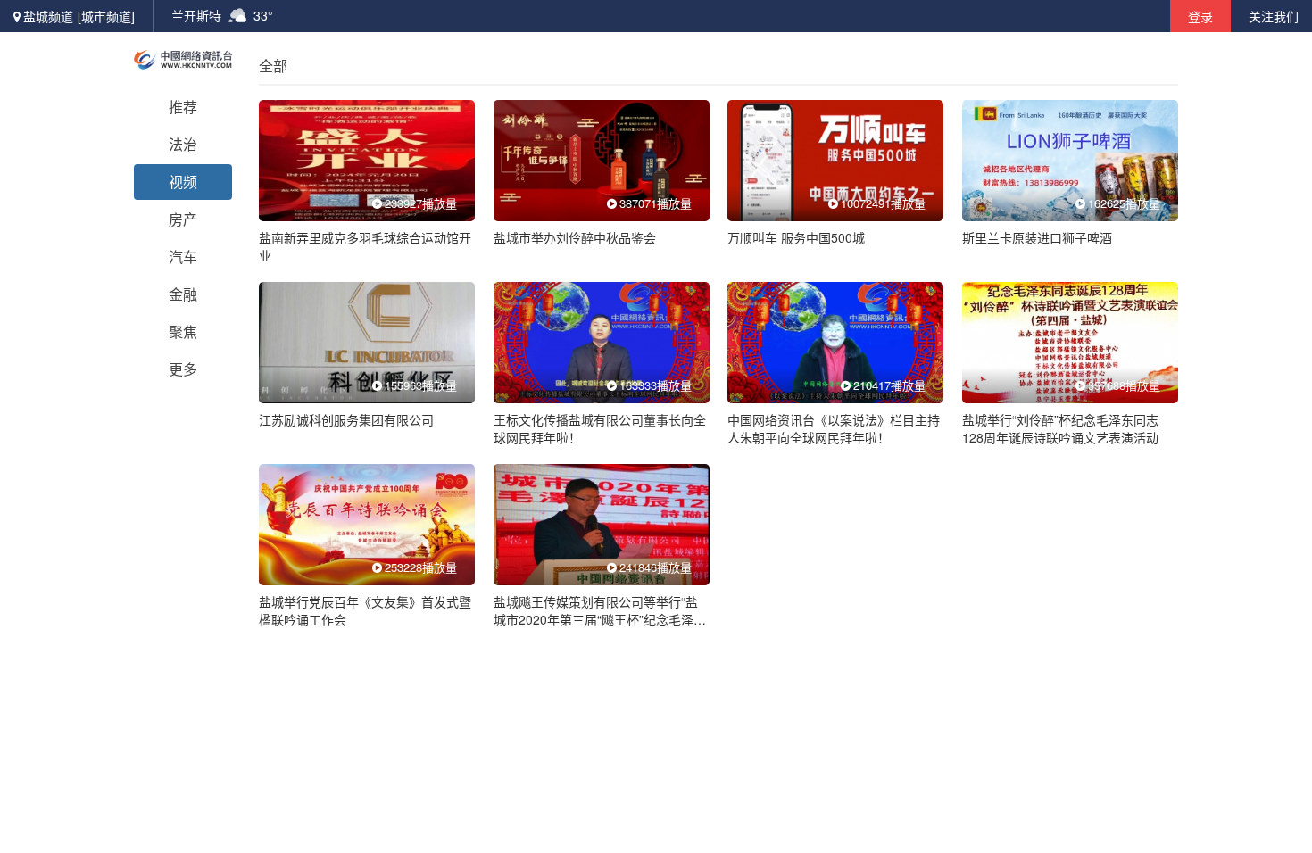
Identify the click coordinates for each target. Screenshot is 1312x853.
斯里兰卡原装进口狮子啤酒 (1037, 237)
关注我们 (1274, 16)
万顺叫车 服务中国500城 (796, 237)
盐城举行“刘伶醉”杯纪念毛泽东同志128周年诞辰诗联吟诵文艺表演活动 (1060, 428)
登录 (1200, 16)
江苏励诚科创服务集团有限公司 (346, 419)
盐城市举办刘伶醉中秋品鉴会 (575, 237)
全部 (273, 65)
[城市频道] (106, 16)
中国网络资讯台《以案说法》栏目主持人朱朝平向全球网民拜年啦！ (833, 428)
